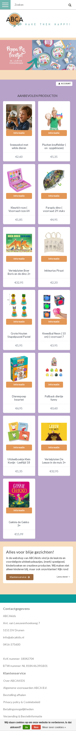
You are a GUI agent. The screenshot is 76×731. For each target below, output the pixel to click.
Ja (26, 727)
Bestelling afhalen (14, 695)
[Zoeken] (70, 5)
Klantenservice (18, 577)
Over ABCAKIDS (14, 680)
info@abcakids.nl (13, 637)
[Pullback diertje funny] (54, 368)
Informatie (19, 133)
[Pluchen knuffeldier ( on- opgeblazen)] (54, 116)
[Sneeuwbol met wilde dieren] (19, 116)
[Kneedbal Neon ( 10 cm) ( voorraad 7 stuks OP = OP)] (54, 305)
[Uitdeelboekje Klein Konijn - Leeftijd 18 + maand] (19, 431)
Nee (36, 727)
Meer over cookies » (54, 727)
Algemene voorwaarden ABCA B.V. (25, 687)
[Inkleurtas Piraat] (54, 242)
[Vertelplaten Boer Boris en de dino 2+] (19, 242)
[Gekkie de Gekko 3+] (19, 494)
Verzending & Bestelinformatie (22, 716)
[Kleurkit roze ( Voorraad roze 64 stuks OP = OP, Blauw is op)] (19, 179)
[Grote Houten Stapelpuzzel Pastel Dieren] (19, 305)
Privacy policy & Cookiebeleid (21, 702)
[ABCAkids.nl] (38, 18)
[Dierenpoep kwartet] (19, 368)
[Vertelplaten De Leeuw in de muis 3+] (54, 431)
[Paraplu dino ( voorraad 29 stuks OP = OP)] (54, 179)
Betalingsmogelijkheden (18, 709)
